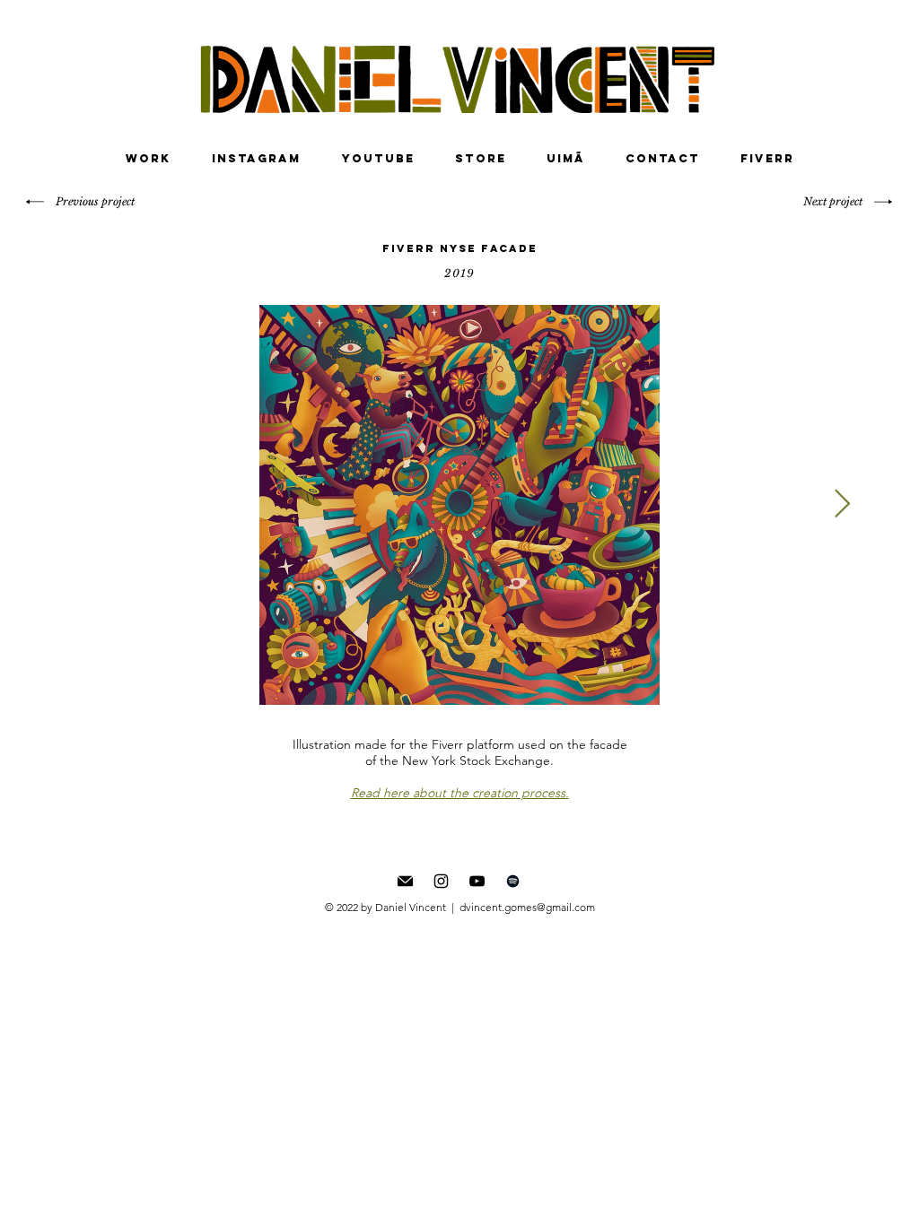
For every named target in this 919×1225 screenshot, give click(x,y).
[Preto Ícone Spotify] (512, 881)
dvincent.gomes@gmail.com (527, 907)
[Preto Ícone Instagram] (441, 881)
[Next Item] (842, 505)
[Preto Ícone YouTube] (477, 881)
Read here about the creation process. (460, 793)
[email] (405, 881)
